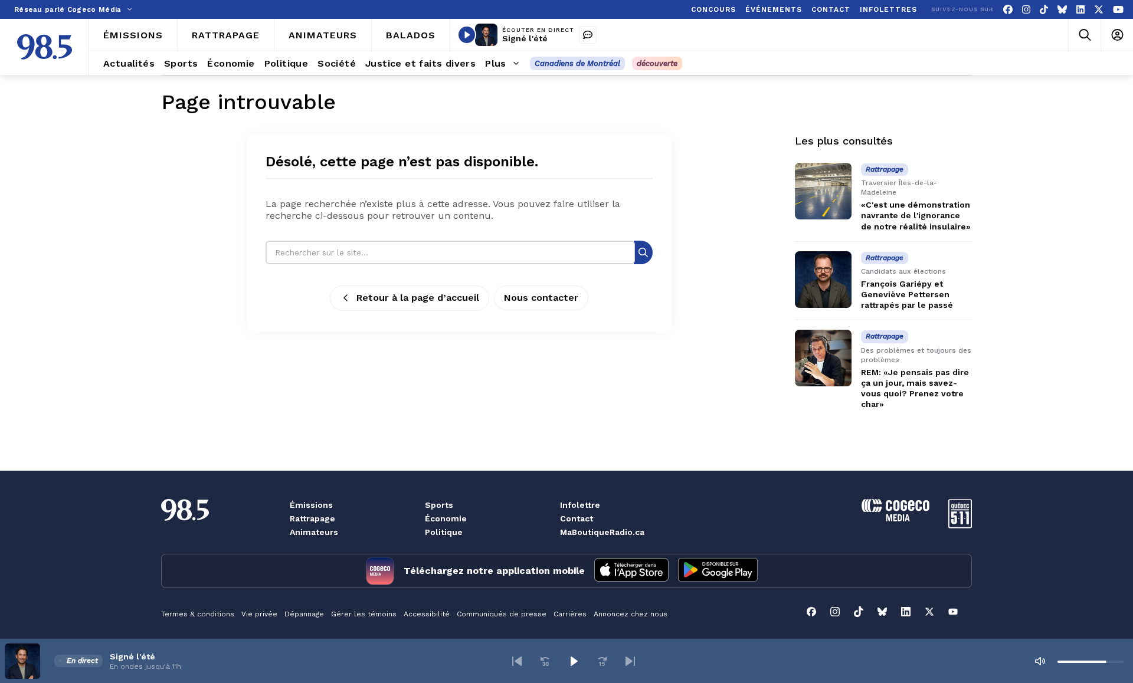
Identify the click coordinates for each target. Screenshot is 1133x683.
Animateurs (314, 532)
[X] (1098, 9)
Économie (446, 518)
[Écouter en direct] (466, 34)
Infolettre (580, 505)
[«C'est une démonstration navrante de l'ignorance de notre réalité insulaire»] (823, 191)
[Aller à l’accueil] (44, 47)
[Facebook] (1008, 9)
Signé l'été (525, 38)
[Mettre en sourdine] (1040, 661)
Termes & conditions (197, 614)
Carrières (570, 614)
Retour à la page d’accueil (417, 297)
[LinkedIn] (1080, 9)
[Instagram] (1026, 9)
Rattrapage (312, 518)
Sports (439, 505)
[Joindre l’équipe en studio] (588, 35)
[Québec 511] (960, 525)
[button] (517, 661)
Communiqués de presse (501, 614)
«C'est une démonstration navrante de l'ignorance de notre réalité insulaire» (916, 215)
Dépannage (304, 614)
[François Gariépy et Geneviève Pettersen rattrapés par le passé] (823, 279)
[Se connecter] (1117, 35)
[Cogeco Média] (895, 518)
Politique (444, 532)
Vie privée (259, 614)
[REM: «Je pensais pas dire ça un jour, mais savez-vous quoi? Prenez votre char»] (823, 358)
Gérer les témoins (364, 614)
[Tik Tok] (1044, 9)
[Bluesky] (1062, 9)
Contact (576, 518)
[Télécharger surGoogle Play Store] (718, 571)
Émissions (311, 505)
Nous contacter (541, 297)
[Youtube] (1118, 9)
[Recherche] (643, 252)
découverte (657, 63)
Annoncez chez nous (630, 614)
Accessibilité (427, 614)
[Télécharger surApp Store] (631, 571)
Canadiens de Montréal (577, 63)
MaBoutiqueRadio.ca (602, 532)
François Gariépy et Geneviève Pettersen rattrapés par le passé (907, 294)
